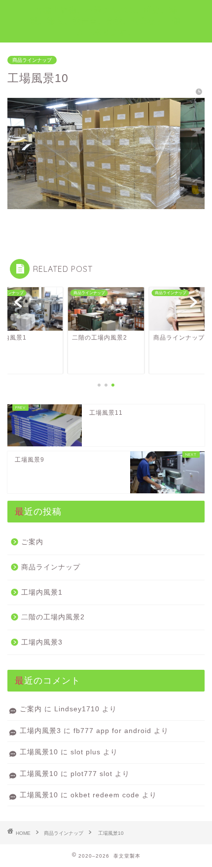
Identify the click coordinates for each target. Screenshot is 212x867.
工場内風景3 (42, 642)
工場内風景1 (42, 592)
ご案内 (32, 542)
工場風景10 (39, 752)
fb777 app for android (112, 731)
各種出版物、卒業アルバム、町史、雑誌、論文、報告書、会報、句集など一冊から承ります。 (106, 21)
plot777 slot (91, 774)
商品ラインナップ (32, 60)
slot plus (86, 752)
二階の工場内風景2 (53, 617)
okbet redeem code (105, 795)
